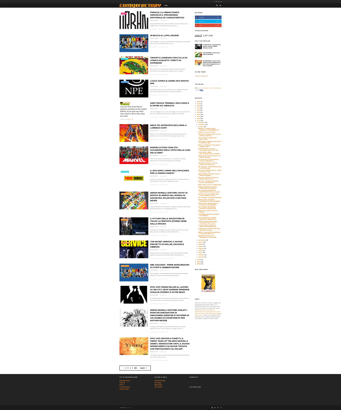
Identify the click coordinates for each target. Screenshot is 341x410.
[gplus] (218, 1)
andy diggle (125, 104)
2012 (198, 118)
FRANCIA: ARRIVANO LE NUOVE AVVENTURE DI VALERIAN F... (207, 187)
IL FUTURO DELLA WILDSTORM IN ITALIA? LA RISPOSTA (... (208, 160)
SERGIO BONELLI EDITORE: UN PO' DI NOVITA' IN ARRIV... (209, 156)
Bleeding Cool (201, 310)
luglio (200, 244)
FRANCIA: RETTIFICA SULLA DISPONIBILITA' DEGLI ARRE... (207, 236)
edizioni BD (124, 171)
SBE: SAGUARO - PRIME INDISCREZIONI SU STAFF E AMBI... (209, 167)
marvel (123, 148)
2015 (198, 112)
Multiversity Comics (200, 311)
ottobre (201, 127)
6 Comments (154, 212)
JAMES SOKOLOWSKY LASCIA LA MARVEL (208, 211)
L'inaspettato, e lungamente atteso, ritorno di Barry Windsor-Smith (212, 46)
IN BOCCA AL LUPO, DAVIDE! (164, 35)
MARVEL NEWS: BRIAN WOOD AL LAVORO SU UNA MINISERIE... (208, 204)
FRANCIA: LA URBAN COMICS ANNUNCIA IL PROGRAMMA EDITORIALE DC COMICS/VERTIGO (167, 15)
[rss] (221, 1)
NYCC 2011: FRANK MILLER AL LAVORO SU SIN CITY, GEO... (210, 171)
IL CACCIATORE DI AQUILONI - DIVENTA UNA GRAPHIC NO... (207, 225)
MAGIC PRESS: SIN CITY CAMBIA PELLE (209, 185)
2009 (198, 262)
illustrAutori (158, 385)
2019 (198, 104)
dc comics (124, 58)
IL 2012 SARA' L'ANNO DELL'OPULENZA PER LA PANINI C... (209, 153)
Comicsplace (209, 311)
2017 (198, 108)
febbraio (201, 255)
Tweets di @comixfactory (201, 75)
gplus (209, 25)
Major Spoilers (199, 315)
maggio (201, 248)
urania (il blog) (124, 389)
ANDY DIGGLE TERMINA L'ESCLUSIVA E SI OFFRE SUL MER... (209, 142)
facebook (209, 17)
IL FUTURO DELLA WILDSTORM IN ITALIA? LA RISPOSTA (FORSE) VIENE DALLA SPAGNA (168, 221)
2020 (198, 101)
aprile (200, 250)
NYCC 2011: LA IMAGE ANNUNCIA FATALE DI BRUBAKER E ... (208, 181)
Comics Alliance (210, 310)
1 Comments (154, 29)
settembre (202, 240)
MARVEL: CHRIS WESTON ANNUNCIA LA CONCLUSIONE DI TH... (209, 233)
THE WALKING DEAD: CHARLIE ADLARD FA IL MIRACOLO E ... (207, 218)
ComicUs (122, 383)
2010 (198, 260)
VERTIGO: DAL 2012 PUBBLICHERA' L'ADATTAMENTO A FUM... (208, 194)
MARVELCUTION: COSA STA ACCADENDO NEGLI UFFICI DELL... (209, 149)
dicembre (201, 122)
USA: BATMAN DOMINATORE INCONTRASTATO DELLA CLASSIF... (209, 191)
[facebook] (214, 1)
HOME (166, 5)
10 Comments (154, 184)
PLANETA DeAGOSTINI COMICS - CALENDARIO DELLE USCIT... (208, 222)
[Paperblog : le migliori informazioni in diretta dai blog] (199, 91)
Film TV (121, 385)
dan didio (124, 219)
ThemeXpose (128, 407)
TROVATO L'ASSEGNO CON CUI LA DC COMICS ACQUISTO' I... (209, 135)
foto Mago (158, 383)
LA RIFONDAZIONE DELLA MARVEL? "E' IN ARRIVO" (209, 215)
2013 (198, 116)
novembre (201, 124)
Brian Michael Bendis (128, 339)
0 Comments (154, 47)
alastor (124, 126)
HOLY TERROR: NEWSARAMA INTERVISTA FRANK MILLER (207, 207)
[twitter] (216, 1)
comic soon (125, 82)
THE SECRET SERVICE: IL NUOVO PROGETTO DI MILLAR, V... (207, 163)
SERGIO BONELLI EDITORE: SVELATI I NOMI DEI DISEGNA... (209, 174)
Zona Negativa (217, 313)
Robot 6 (203, 313)
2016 (198, 110)
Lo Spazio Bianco (124, 387)
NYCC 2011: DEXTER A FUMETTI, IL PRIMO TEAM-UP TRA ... (208, 178)
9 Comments (154, 139)
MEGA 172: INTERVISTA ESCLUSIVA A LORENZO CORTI (209, 145)
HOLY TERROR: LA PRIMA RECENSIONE (209, 197)
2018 (198, 106)
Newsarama (209, 313)
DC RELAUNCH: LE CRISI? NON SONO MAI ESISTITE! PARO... (209, 229)
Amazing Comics (124, 380)
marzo (200, 252)
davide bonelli (126, 36)
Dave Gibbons (125, 242)
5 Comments (154, 164)
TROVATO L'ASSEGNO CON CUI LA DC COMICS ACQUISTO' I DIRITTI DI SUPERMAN (169, 60)
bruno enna (125, 266)
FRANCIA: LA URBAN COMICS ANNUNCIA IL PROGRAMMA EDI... (209, 129)
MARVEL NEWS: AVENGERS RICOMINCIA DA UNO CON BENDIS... (209, 200)
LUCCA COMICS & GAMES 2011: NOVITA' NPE (207, 138)
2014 (198, 114)
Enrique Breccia (126, 194)
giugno (200, 246)
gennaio (201, 257)
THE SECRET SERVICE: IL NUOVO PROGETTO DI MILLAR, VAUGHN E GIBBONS (167, 244)
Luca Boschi (158, 387)
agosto (200, 242)
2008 (198, 264)
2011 (198, 121)
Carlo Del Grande (160, 380)
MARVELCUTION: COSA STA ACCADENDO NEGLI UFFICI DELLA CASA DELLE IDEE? (170, 150)
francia (123, 13)
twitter (209, 21)
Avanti (142, 368)
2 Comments (154, 332)
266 (135, 368)
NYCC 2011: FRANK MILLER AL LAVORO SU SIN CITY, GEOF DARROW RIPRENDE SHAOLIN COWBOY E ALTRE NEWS (169, 289)
